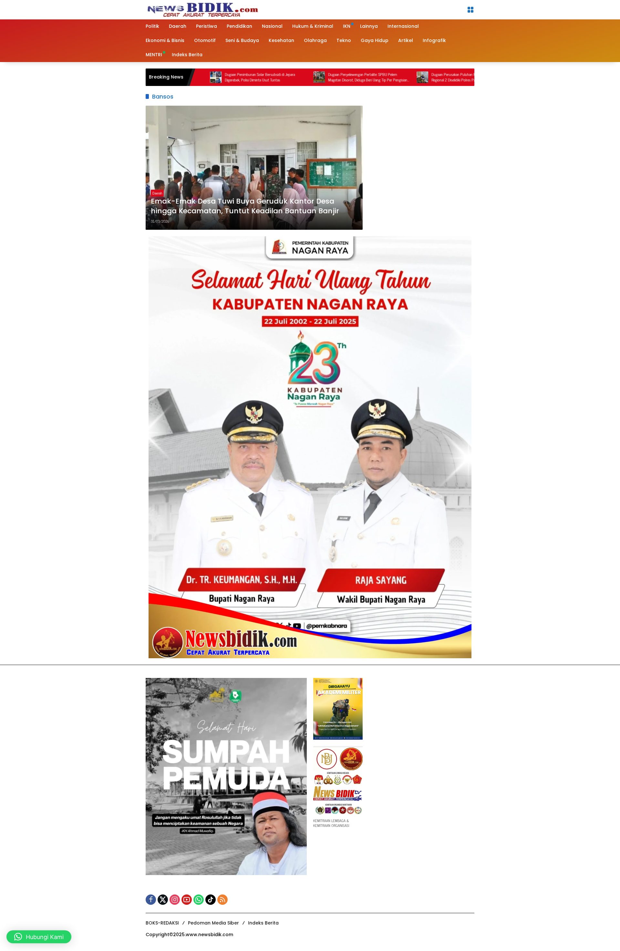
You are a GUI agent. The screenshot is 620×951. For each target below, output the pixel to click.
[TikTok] (210, 899)
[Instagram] (175, 899)
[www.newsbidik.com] (202, 9)
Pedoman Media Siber (213, 923)
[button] (38, 936)
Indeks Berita (263, 923)
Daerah (157, 193)
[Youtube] (186, 899)
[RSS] (222, 899)
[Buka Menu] (470, 10)
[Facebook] (151, 899)
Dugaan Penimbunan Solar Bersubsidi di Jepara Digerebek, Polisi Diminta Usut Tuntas (217, 77)
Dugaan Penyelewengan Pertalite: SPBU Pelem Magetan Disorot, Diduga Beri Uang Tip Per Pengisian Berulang (324, 77)
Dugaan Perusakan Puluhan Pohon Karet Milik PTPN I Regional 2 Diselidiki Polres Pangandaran (428, 77)
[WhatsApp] (198, 899)
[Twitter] (163, 899)
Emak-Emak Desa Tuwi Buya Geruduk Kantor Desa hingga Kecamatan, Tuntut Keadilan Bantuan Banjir (245, 206)
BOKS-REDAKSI (162, 923)
